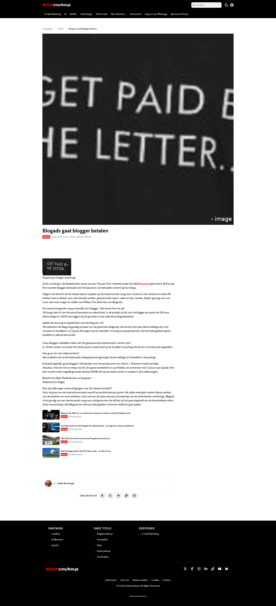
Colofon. (167, 580)
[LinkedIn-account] (206, 568)
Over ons (124, 580)
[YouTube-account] (219, 568)
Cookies (155, 580)
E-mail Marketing (52, 14)
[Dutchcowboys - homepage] (56, 5)
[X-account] (185, 568)
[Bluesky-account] (226, 568)
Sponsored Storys (179, 14)
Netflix (73, 14)
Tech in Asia (101, 14)
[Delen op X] (110, 495)
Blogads (144, 283)
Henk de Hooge (83, 237)
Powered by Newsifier (138, 596)
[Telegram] (118, 495)
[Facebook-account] (192, 568)
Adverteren (135, 14)
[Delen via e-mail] (134, 495)
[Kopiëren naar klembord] (126, 495)
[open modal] (232, 5)
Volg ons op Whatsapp (156, 14)
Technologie (86, 14)
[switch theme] (226, 5)
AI (65, 14)
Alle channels (117, 14)
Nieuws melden (140, 580)
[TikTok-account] (212, 568)
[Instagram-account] (199, 568)
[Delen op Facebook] (102, 495)
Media (46, 237)
